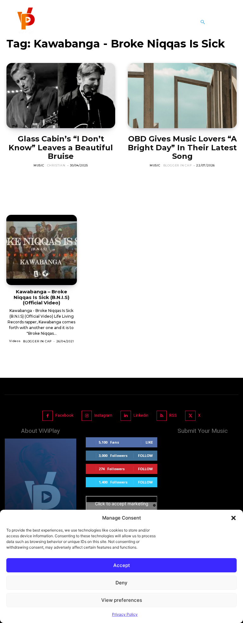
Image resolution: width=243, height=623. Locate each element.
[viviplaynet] (25, 22)
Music (39, 165)
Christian (56, 165)
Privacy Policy (125, 614)
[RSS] (162, 416)
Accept (121, 565)
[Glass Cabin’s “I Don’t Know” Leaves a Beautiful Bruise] (60, 95)
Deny (121, 583)
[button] (233, 518)
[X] (190, 416)
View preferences (121, 600)
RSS (173, 415)
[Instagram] (87, 416)
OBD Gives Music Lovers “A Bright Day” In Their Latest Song (182, 147)
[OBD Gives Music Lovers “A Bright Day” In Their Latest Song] (182, 95)
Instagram (103, 415)
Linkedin (141, 415)
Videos (15, 341)
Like (149, 442)
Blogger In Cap (177, 165)
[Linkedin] (126, 416)
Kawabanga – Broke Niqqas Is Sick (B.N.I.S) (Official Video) (41, 297)
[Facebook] (47, 416)
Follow (145, 455)
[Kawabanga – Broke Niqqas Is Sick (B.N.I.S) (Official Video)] (41, 250)
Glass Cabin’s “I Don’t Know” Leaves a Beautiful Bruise (61, 147)
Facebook (64, 415)
